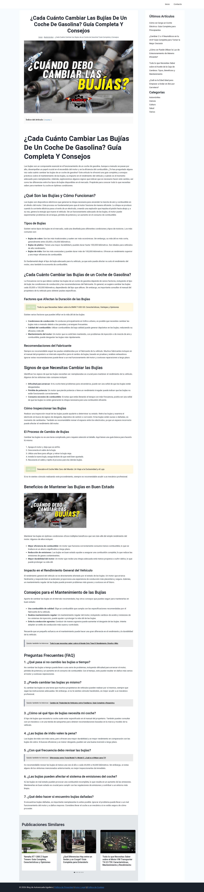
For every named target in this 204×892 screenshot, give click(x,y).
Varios (152, 112)
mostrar (47, 120)
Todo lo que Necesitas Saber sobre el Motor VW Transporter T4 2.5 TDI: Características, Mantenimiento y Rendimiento (117, 861)
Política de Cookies (95, 887)
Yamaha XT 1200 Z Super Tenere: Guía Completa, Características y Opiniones (37, 859)
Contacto (178, 4)
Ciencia (152, 101)
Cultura (152, 104)
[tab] (74, 872)
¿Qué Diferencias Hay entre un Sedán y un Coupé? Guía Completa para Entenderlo (77, 859)
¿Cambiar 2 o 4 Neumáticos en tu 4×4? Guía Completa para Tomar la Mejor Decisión (164, 40)
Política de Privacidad (63, 887)
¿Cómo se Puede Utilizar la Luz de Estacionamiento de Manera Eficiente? (164, 53)
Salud (151, 108)
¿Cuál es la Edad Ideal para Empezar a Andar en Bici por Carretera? (162, 84)
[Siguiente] (132, 850)
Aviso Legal (80, 887)
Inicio (167, 4)
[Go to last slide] (25, 850)
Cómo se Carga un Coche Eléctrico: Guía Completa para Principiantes (162, 26)
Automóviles (48, 37)
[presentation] (39, 841)
